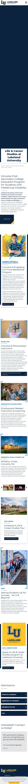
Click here (5, 745)
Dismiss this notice (14, 782)
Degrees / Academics (7, 776)
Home (2, 165)
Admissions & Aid (20, 776)
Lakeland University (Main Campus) (14, 165)
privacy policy (14, 781)
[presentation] (1, 487)
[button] (14, 694)
